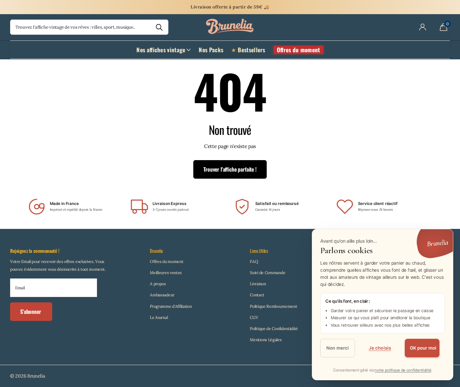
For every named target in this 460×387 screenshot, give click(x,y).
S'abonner (31, 311)
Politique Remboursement (273, 306)
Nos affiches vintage (160, 50)
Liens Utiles (259, 250)
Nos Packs (211, 50)
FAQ (254, 261)
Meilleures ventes (166, 272)
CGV (254, 317)
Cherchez (159, 27)
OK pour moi (423, 348)
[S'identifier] (422, 27)
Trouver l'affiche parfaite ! (230, 169)
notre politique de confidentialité (402, 370)
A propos (158, 283)
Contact (257, 294)
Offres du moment (166, 261)
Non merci (337, 348)
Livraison (258, 283)
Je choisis (380, 348)
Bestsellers (251, 50)
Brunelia (156, 250)
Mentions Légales (266, 339)
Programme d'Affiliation (171, 306)
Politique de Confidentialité (274, 328)
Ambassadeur (162, 294)
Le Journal (159, 317)
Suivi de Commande (267, 272)
